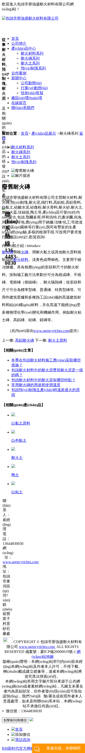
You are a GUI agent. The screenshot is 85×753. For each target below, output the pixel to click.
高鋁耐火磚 (24, 340)
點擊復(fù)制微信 (15, 720)
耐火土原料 (57, 340)
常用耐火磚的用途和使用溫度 (35, 385)
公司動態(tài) (31, 83)
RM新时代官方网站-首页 (22, 748)
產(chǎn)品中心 (23, 48)
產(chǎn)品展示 (43, 133)
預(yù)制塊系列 (33, 68)
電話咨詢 (22, 740)
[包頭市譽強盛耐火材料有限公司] (30, 18)
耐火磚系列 (30, 58)
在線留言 (18, 103)
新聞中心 (18, 78)
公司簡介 (18, 43)
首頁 (15, 38)
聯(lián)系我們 (22, 108)
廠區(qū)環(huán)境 (26, 98)
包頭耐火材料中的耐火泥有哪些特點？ (43, 380)
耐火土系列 (30, 63)
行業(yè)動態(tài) (34, 88)
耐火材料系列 (32, 53)
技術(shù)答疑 (32, 93)
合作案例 (18, 73)
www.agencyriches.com (51, 331)
